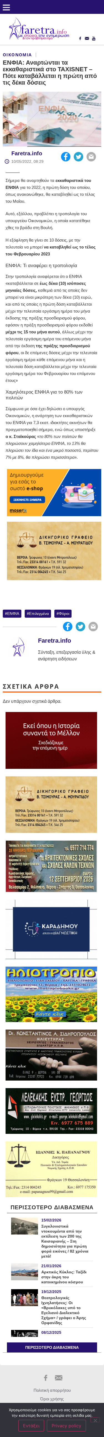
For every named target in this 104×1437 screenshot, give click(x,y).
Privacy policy (66, 1425)
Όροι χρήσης (52, 1399)
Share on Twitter (78, 156)
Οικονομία (17, 54)
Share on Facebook (65, 156)
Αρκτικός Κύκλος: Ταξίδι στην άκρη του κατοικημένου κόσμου (64, 1277)
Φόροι (64, 613)
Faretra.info (26, 153)
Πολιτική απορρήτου (52, 1390)
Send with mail (91, 156)
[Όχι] (95, 1419)
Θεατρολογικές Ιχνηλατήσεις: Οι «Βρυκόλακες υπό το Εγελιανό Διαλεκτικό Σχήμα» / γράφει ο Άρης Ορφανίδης (63, 1310)
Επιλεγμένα (39, 613)
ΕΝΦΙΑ (13, 613)
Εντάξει (31, 1425)
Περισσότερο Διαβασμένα (52, 1347)
